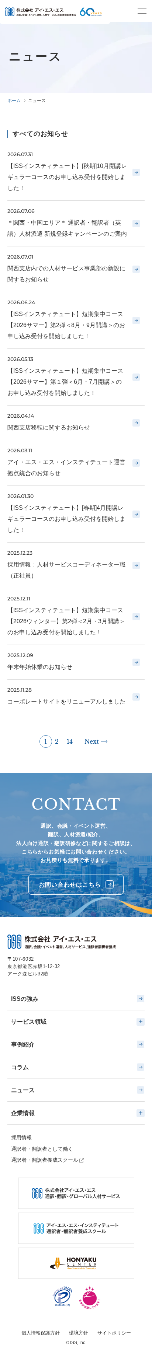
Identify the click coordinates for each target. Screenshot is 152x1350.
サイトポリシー (114, 1333)
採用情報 (21, 1137)
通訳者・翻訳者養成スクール (44, 1160)
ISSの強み (24, 999)
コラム (20, 1067)
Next (91, 741)
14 (70, 741)
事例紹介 (23, 1044)
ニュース (23, 1090)
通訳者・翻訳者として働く (42, 1149)
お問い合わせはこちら (70, 884)
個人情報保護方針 (40, 1333)
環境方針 (78, 1333)
